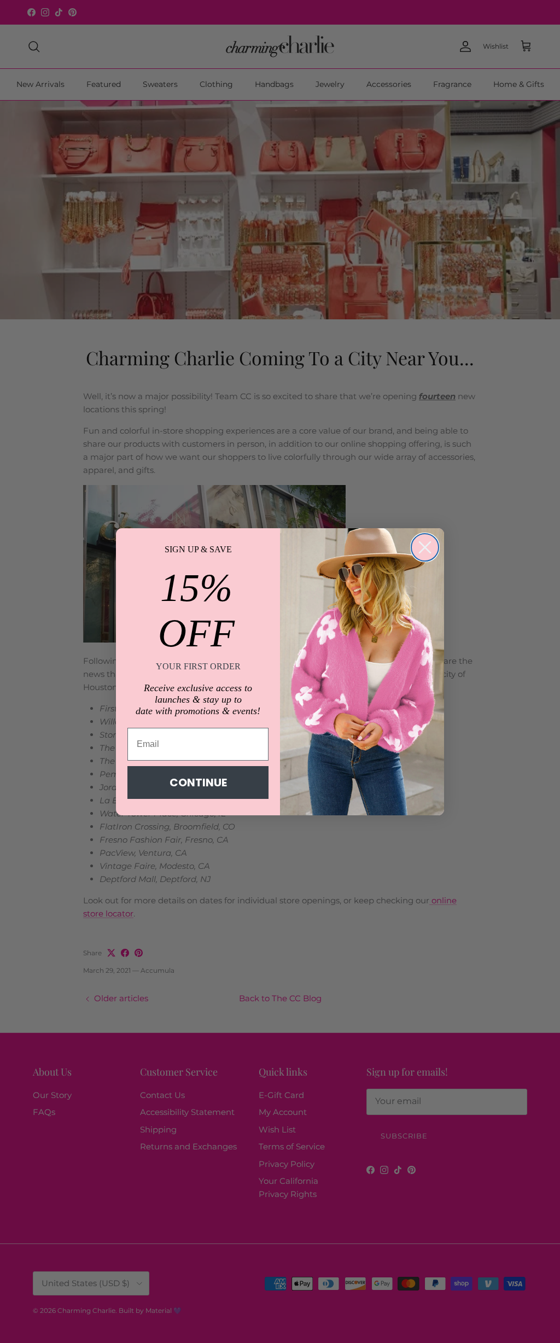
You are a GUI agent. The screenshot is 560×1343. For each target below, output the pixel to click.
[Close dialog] (425, 547)
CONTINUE (198, 782)
